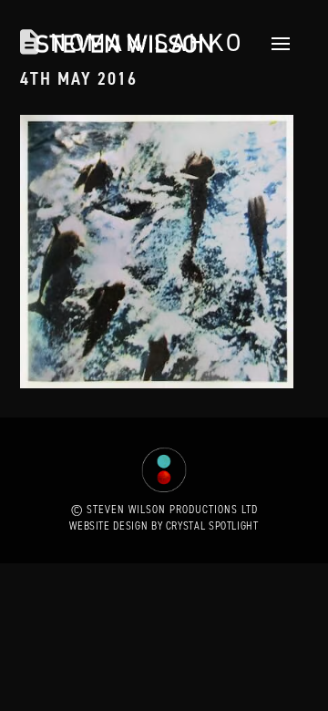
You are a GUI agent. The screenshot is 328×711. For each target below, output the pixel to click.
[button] (275, 44)
